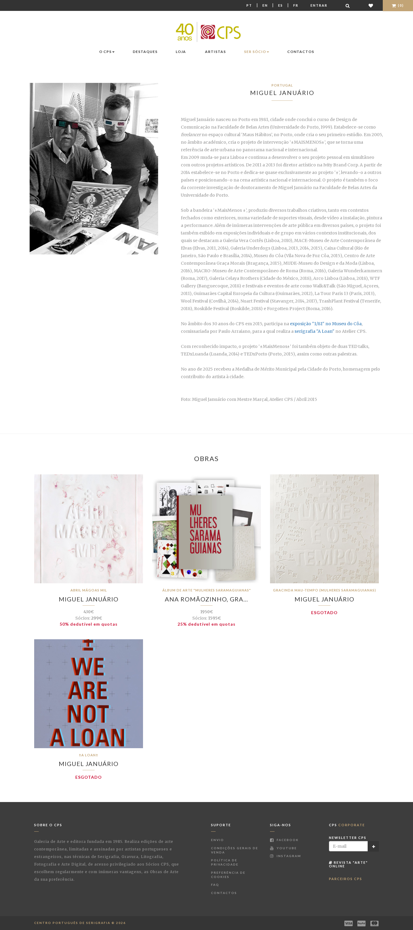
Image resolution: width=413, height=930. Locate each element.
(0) (400, 5)
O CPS (105, 51)
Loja (181, 51)
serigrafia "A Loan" (314, 331)
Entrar (319, 5)
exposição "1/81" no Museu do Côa (326, 323)
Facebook (287, 840)
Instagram (288, 856)
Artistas (215, 51)
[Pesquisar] (348, 5)
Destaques (145, 51)
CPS (347, 825)
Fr (295, 5)
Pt (249, 5)
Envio (217, 840)
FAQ (215, 884)
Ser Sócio (255, 51)
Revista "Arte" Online (348, 864)
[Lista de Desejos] (371, 5)
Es (280, 5)
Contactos (300, 51)
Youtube (286, 848)
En (265, 5)
